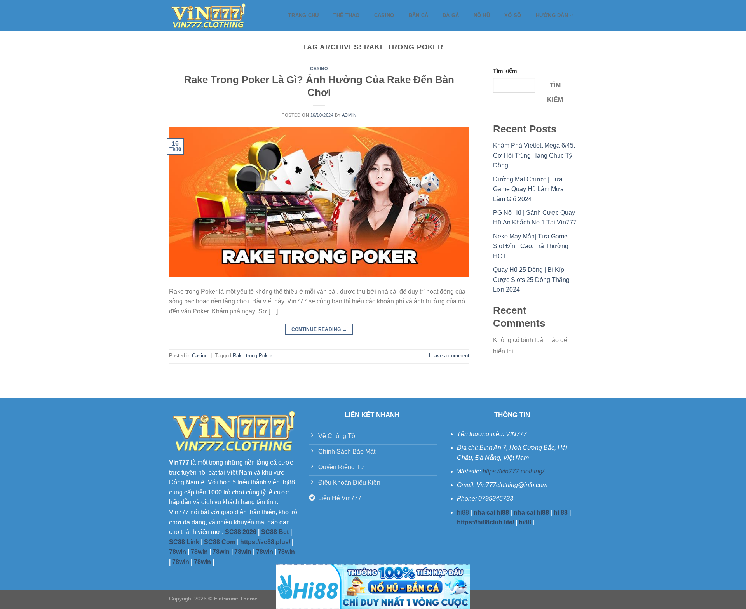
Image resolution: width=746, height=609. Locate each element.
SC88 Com (219, 542)
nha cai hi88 (491, 512)
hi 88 (561, 512)
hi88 (463, 512)
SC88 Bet (275, 532)
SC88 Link (184, 542)
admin (349, 115)
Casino (384, 15)
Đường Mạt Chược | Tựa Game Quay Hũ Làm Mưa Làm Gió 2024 (528, 189)
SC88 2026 (240, 532)
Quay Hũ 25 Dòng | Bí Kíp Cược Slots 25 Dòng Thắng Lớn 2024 (531, 279)
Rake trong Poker (252, 355)
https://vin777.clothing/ (513, 471)
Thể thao (346, 15)
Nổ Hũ (482, 15)
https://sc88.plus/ (265, 542)
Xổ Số (512, 15)
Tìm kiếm (505, 71)
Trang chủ (303, 15)
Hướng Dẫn (552, 15)
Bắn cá (419, 15)
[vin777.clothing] (208, 15)
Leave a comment (449, 355)
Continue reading (319, 329)
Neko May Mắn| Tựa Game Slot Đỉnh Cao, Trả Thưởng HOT (530, 246)
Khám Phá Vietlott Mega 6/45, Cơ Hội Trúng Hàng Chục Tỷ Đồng (534, 155)
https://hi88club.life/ (485, 522)
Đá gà (451, 15)
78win (177, 551)
